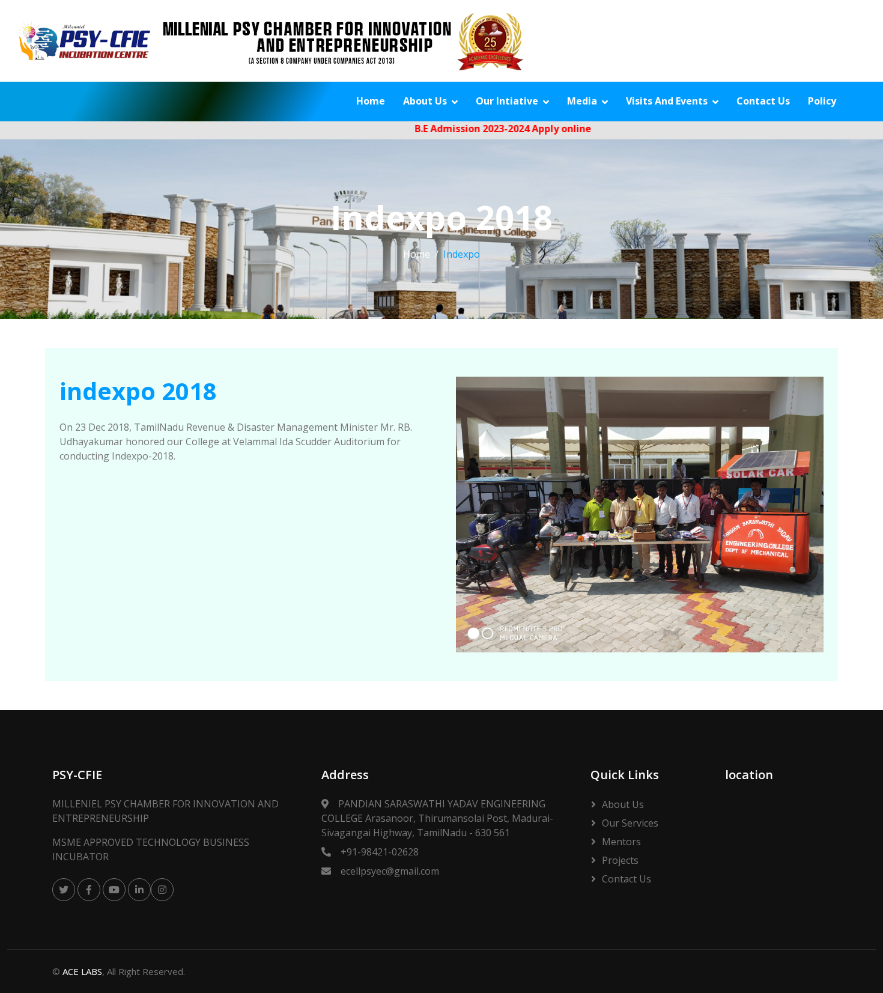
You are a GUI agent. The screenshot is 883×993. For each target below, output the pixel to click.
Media (582, 101)
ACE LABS (82, 971)
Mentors (621, 841)
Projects (620, 860)
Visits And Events (667, 101)
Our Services (630, 823)
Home (370, 101)
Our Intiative (507, 101)
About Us (425, 101)
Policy (822, 101)
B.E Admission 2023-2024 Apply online (479, 128)
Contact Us (763, 101)
